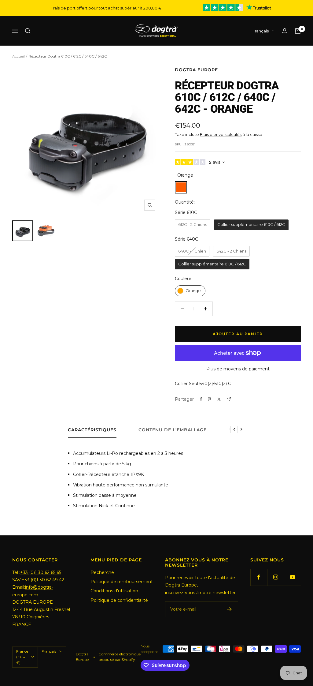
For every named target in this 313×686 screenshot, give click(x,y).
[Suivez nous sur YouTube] (292, 577)
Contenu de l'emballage (172, 430)
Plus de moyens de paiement (238, 369)
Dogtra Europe (196, 70)
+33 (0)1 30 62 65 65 (40, 572)
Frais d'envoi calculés (220, 134)
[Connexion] (284, 30)
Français (260, 30)
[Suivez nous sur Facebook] (258, 577)
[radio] (192, 224)
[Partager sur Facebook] (201, 399)
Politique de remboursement (121, 581)
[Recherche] (28, 31)
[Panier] (298, 31)
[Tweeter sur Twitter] (219, 399)
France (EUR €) (22, 657)
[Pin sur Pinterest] (209, 399)
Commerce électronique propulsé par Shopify (119, 657)
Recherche (102, 572)
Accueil (18, 56)
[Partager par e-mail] (229, 399)
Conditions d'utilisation (114, 591)
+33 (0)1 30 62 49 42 (43, 580)
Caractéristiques (92, 430)
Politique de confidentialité (119, 600)
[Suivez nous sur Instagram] (275, 577)
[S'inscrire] (229, 609)
